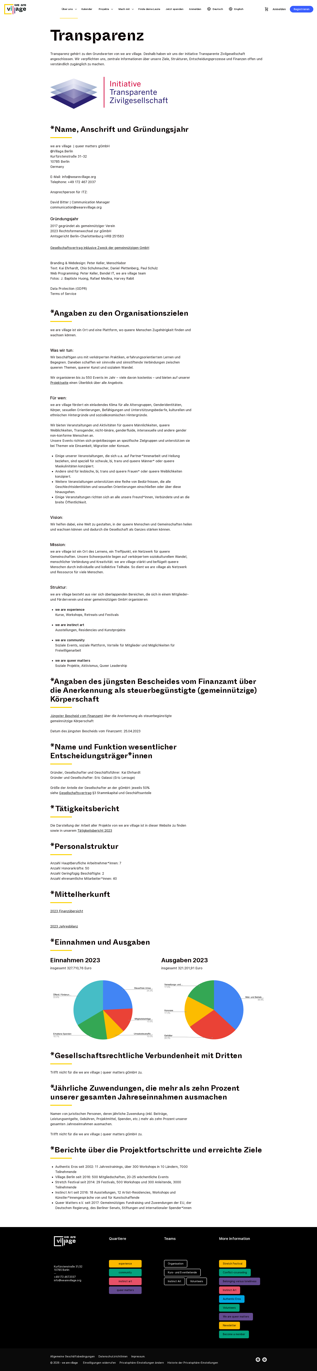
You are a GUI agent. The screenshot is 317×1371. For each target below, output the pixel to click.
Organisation (176, 1263)
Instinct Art (229, 1290)
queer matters (125, 1290)
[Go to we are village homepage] (17, 8)
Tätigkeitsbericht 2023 (94, 830)
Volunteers (229, 1307)
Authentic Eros (232, 1298)
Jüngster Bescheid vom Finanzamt (76, 716)
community (125, 1272)
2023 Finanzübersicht (66, 911)
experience (125, 1263)
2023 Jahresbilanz (64, 926)
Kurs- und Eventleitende (182, 1272)
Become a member (234, 1334)
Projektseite (59, 383)
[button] (99, 1362)
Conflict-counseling (235, 1272)
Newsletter (229, 1325)
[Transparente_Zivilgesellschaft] (109, 93)
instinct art (125, 1281)
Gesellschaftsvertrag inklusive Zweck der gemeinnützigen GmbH (99, 248)
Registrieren (301, 9)
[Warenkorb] (266, 9)
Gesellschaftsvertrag (75, 793)
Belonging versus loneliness (239, 1281)
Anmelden (279, 9)
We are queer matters (236, 1316)
